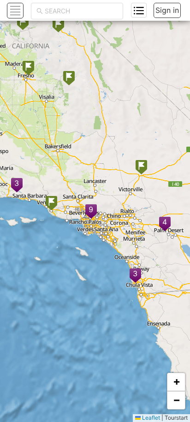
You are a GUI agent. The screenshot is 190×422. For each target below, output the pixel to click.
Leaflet (150, 417)
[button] (165, 224)
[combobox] (81, 11)
